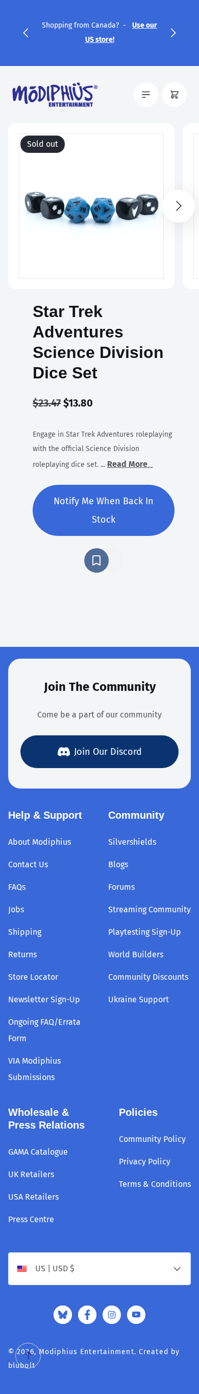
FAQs (17, 887)
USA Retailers (33, 1197)
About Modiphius (39, 842)
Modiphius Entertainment (86, 1351)
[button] (25, 32)
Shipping (24, 932)
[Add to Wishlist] (103, 560)
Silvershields (132, 842)
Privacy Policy (144, 1161)
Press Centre (31, 1219)
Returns (22, 954)
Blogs (118, 864)
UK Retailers (31, 1174)
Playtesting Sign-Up (144, 932)
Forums (121, 887)
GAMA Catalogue (38, 1152)
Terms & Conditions (155, 1184)
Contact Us (28, 864)
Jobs (16, 909)
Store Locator (33, 977)
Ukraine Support (138, 999)
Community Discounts (148, 977)
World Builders (135, 954)
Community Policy (152, 1139)
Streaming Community (149, 909)
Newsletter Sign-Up (44, 999)
